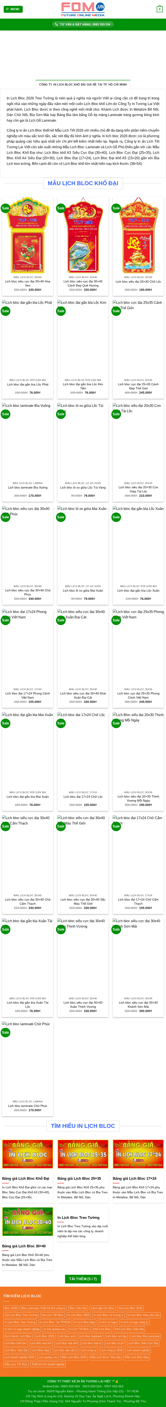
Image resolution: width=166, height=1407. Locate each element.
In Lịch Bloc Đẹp (84, 1322)
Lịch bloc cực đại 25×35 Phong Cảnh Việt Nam (138, 695)
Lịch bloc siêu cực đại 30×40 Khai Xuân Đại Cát (83, 695)
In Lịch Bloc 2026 (78, 1315)
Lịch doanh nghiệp (138, 1350)
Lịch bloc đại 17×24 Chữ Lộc (83, 796)
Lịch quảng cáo (47, 1357)
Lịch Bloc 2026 (45, 1336)
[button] (13, 9)
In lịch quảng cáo (54, 1329)
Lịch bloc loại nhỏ (67, 1343)
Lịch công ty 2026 (112, 1350)
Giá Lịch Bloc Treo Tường (21, 1315)
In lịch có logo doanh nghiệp (22, 1329)
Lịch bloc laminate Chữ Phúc (27, 1106)
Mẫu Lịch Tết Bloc (16, 1364)
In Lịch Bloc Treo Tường (20, 1322)
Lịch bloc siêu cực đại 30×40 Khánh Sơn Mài (138, 1004)
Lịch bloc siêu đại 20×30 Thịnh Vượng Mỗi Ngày (138, 798)
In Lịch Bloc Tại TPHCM (55, 1322)
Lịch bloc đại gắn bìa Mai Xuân (28, 796)
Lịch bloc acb (66, 1336)
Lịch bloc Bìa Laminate (145, 1336)
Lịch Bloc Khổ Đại (21, 152)
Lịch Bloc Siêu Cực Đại (143, 1343)
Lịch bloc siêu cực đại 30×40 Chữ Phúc (28, 592)
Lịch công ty (88, 1350)
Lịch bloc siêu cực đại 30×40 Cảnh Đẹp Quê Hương (83, 283)
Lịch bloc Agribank (90, 1336)
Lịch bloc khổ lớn (15, 1343)
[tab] (83, 84)
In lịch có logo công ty (134, 1322)
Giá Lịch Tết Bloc (52, 1315)
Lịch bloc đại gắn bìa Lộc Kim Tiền (83, 386)
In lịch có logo (108, 1322)
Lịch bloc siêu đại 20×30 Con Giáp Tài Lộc (138, 489)
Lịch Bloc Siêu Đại (16, 1350)
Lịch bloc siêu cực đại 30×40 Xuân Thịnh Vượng (83, 1004)
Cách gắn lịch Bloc (102, 1308)
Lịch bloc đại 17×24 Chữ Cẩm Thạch (138, 901)
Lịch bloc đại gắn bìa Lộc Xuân (138, 590)
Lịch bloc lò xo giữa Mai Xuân (83, 590)
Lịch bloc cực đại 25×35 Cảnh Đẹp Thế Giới (138, 386)
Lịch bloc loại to (91, 1343)
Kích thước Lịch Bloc (18, 1336)
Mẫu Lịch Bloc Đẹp (136, 1357)
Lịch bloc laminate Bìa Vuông (28, 487)
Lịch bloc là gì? (114, 1343)
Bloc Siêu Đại (78, 1308)
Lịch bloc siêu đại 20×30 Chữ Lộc (138, 281)
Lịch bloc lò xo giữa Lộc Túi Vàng (83, 487)
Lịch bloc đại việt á (65, 1350)
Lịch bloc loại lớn (41, 1343)
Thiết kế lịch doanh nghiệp (48, 1364)
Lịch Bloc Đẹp (40, 1350)
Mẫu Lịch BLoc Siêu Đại (105, 1357)
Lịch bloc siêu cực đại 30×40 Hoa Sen (27, 283)
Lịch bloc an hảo (116, 1336)
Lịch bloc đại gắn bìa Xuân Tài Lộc (27, 1004)
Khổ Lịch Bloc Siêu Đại (129, 1329)
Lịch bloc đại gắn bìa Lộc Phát (27, 384)
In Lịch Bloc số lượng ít (108, 1315)
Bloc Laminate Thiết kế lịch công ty (43, 1308)
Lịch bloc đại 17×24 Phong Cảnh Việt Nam (27, 695)
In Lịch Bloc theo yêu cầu (143, 1315)
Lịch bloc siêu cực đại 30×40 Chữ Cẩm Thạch (28, 901)
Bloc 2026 (11, 1308)
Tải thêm (83, 1279)
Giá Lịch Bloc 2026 (130, 1308)
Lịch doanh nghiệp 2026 (19, 1357)
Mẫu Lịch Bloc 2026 (73, 1357)
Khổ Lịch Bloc (102, 1329)
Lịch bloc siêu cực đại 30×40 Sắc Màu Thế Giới (83, 901)
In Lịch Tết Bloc (79, 1329)
